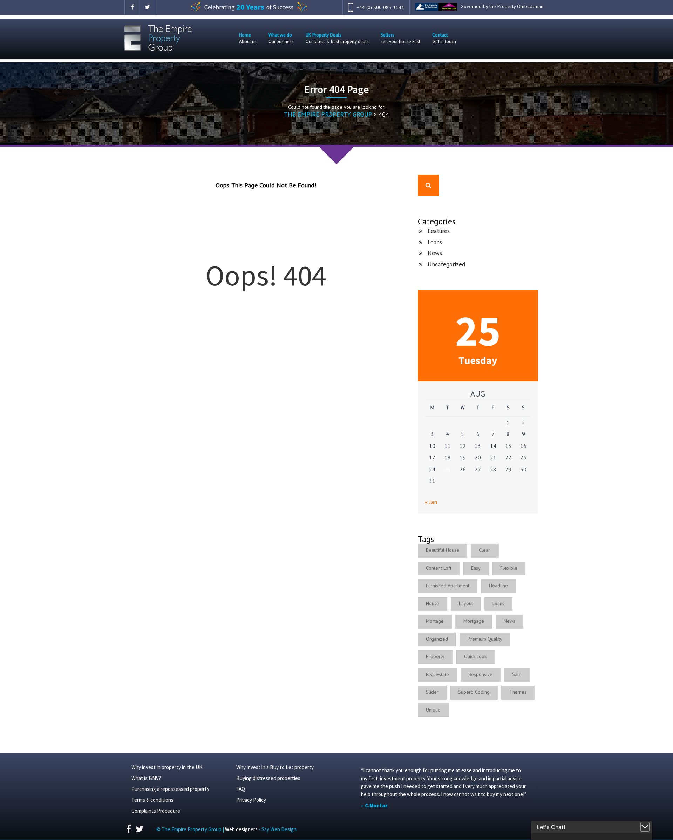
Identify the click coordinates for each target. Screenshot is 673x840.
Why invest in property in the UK (166, 767)
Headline (498, 585)
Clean (485, 550)
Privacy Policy (251, 799)
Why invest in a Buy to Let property (275, 767)
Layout (466, 603)
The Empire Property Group (328, 114)
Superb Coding (474, 692)
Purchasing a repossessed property (170, 789)
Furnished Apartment (447, 585)
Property (435, 656)
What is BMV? (146, 778)
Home (248, 38)
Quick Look (475, 656)
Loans (435, 242)
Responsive (480, 674)
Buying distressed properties (268, 778)
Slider (432, 692)
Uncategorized (446, 264)
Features (439, 231)
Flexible (508, 568)
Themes (517, 692)
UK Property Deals (337, 38)
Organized (437, 639)
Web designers (242, 829)
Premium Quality (485, 639)
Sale (517, 674)
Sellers (400, 38)
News (435, 253)
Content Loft (438, 568)
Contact (444, 38)
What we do (281, 38)
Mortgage (473, 621)
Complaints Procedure (155, 810)
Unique (433, 710)
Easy (476, 568)
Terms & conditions (152, 799)
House (432, 603)
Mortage (435, 621)
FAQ (240, 789)
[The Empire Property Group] (158, 39)
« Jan (431, 502)
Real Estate (437, 674)
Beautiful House (442, 550)
